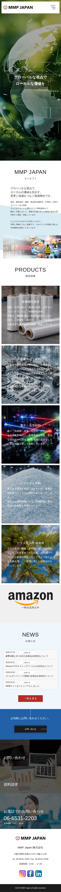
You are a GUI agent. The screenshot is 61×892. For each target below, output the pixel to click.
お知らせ (27, 652)
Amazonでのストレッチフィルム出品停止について (29, 666)
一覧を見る (30, 698)
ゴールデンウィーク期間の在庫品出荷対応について (29, 676)
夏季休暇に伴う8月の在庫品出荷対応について (27, 656)
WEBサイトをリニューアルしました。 (23, 686)
